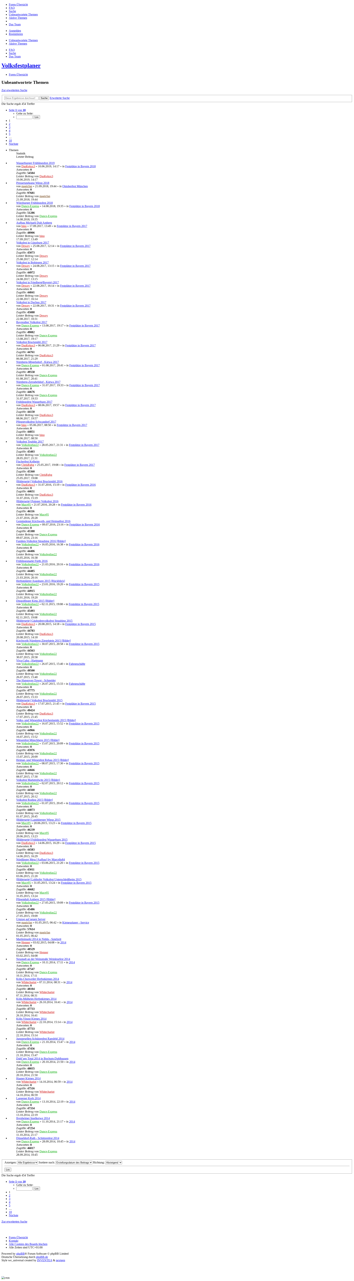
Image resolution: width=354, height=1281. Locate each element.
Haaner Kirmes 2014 (28, 1078)
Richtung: (99, 1162)
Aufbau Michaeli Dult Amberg (34, 222)
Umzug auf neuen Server (30, 919)
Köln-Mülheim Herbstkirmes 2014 (36, 998)
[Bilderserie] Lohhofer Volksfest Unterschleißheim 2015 (48, 879)
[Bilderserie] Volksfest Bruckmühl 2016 (39, 481)
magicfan (26, 186)
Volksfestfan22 (30, 444)
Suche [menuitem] (12, 53)
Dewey (25, 245)
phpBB (20, 1253)
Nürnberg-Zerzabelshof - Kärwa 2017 (38, 381)
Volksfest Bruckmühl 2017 (31, 342)
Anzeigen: (10, 1162)
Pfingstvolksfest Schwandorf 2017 (36, 421)
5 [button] (9, 133)
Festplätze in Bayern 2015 (84, 584)
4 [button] (9, 130)
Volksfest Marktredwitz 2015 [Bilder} (38, 779)
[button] (17, 110)
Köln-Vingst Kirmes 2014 (31, 1018)
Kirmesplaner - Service (75, 922)
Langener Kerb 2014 (28, 1098)
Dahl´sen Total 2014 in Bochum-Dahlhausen (42, 1058)
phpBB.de (42, 1257)
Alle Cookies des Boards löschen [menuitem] (28, 1244)
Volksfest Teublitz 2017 (30, 441)
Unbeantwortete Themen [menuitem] (23, 40)
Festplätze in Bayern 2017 (72, 226)
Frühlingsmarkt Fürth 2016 (32, 561)
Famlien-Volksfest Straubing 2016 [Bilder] (41, 541)
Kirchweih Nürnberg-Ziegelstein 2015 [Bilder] (43, 640)
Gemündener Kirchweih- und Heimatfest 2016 (43, 521)
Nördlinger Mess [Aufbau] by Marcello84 (40, 859)
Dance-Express (30, 206)
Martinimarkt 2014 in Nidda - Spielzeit (38, 939)
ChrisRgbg (27, 464)
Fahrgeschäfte (77, 663)
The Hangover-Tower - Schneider (36, 680)
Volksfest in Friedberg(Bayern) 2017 (37, 282)
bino (24, 226)
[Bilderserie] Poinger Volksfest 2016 (37, 501)
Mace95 (26, 504)
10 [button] (10, 140)
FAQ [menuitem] (12, 49)
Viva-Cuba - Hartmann (29, 660)
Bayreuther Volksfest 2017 (31, 322)
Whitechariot (28, 982)
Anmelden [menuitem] (15, 30)
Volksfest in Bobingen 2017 (32, 262)
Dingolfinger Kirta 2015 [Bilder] (35, 600)
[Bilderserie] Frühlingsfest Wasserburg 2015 (41, 839)
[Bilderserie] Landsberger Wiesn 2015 (38, 819)
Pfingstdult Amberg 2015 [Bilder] (35, 899)
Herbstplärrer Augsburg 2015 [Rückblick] (40, 580)
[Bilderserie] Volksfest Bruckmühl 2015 (39, 700)
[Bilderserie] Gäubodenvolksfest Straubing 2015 (44, 620)
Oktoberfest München (75, 186)
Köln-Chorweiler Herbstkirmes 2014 (37, 978)
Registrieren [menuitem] (16, 34)
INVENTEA (44, 1260)
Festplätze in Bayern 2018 (80, 166)
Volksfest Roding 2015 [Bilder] (34, 799)
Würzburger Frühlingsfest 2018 (34, 202)
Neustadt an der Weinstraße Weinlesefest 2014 (43, 959)
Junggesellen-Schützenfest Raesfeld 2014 (40, 1038)
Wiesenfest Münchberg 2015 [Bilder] (37, 740)
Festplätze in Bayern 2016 (80, 484)
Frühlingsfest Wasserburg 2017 (34, 401)
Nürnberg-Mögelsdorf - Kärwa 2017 (37, 362)
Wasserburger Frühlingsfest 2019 (35, 163)
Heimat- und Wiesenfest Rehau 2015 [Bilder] (42, 760)
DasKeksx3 (28, 166)
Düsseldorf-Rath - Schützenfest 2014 (37, 1138)
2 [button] (9, 123)
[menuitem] (18, 4)
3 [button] (9, 127)
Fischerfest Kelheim (27, 461)
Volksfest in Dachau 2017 (31, 302)
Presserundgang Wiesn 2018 (32, 182)
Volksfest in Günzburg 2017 (32, 242)
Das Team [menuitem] (15, 56)
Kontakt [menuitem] (13, 1240)
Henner (25, 942)
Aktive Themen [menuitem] (18, 43)
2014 (63, 942)
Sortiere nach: (47, 1162)
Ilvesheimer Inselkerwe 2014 (33, 1118)
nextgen (60, 1260)
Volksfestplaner (21, 65)
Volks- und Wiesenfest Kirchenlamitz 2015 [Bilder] (46, 720)
